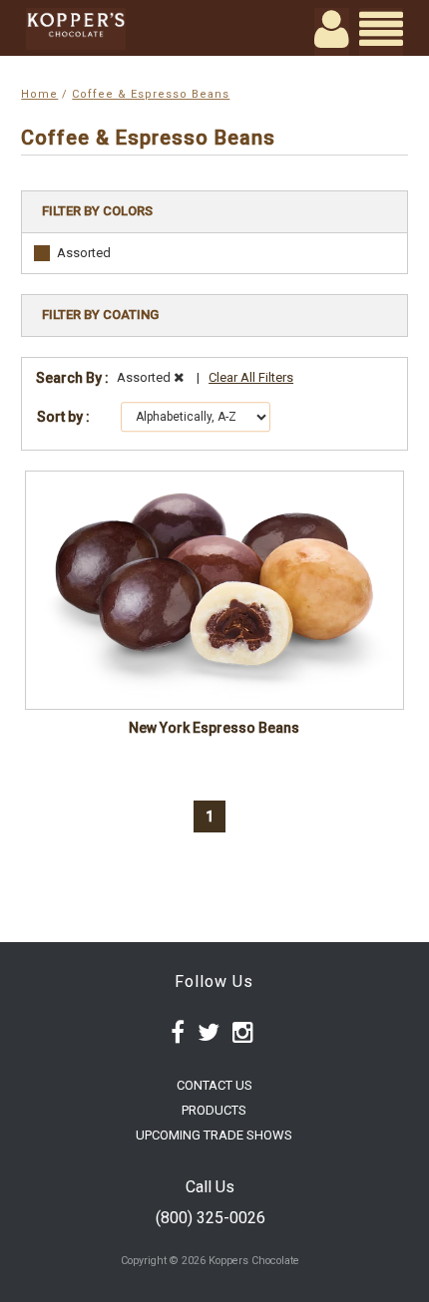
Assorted (84, 252)
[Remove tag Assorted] (179, 377)
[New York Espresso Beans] (214, 590)
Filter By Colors (97, 210)
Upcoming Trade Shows (214, 1135)
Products (214, 1110)
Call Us (210, 1186)
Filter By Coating (100, 314)
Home (39, 94)
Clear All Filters (251, 377)
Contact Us (214, 1085)
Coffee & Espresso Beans (150, 94)
